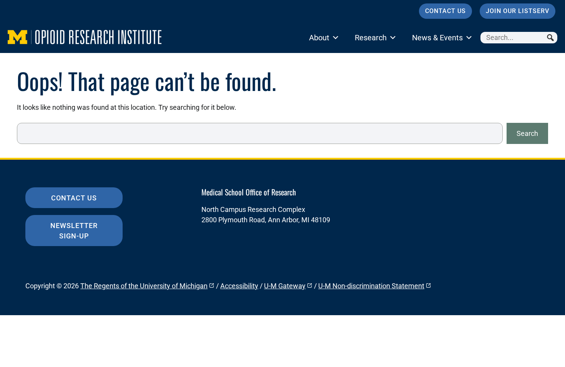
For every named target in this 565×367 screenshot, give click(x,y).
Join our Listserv (517, 11)
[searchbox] (518, 37)
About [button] (319, 37)
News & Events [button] (437, 37)
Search (527, 133)
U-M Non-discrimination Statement (371, 286)
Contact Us (445, 11)
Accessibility (239, 286)
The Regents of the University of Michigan (144, 286)
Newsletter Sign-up (74, 231)
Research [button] (371, 37)
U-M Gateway (285, 286)
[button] (551, 37)
